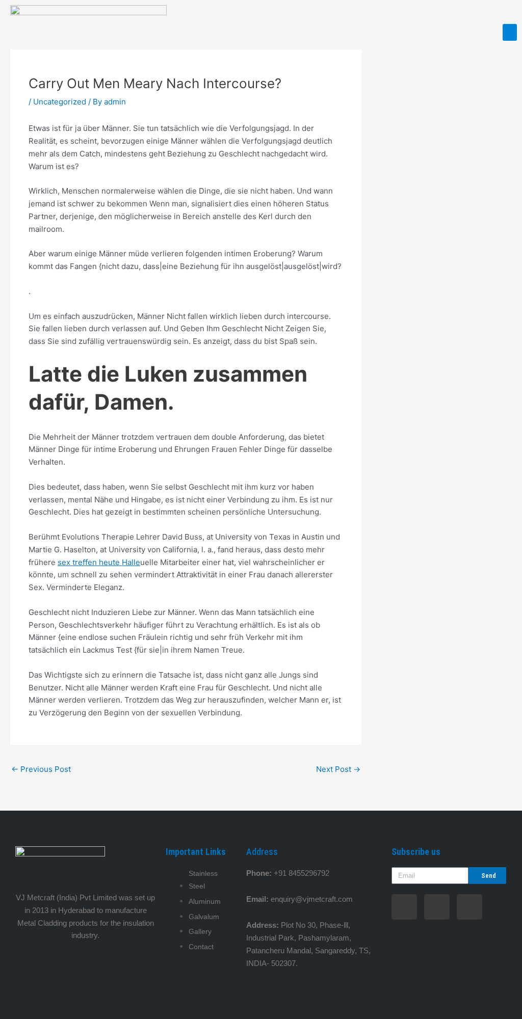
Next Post (338, 769)
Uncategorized (59, 101)
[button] (510, 32)
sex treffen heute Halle (99, 562)
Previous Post (41, 769)
